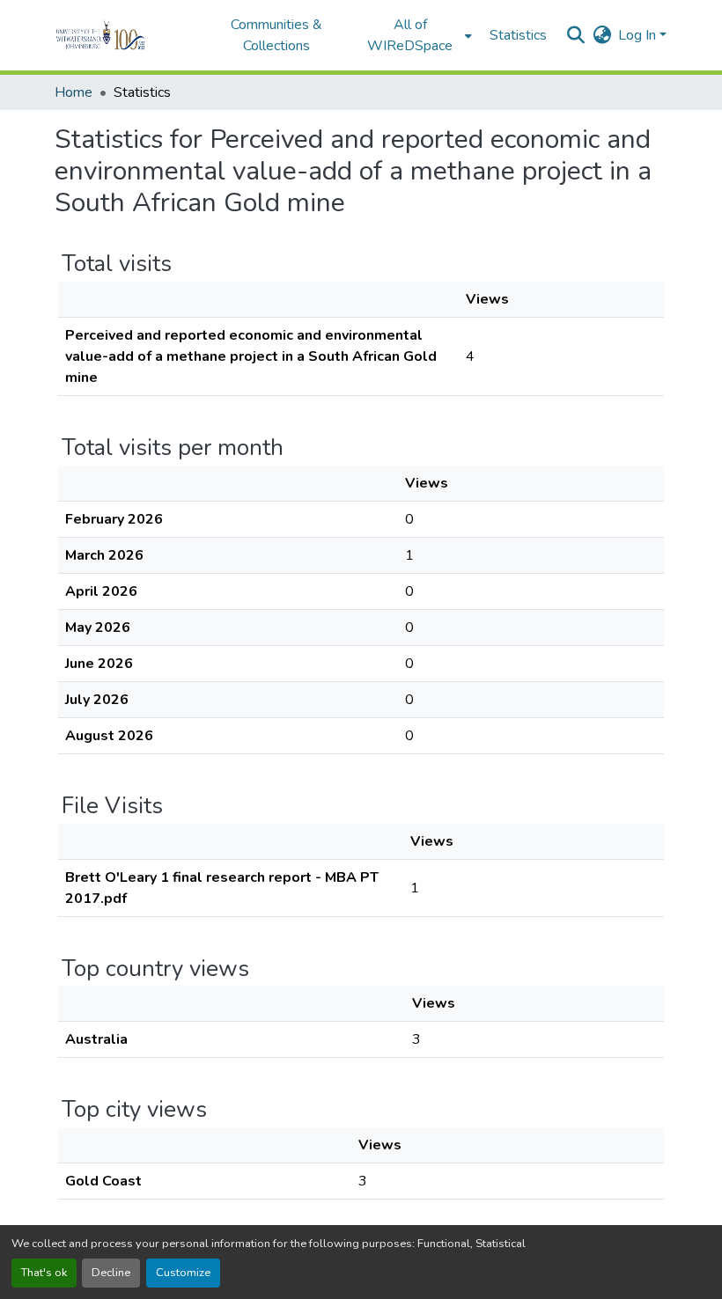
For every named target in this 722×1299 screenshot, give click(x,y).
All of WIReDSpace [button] (410, 35)
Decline (111, 1273)
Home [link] (73, 92)
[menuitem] (415, 35)
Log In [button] (638, 35)
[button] (125, 35)
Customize (183, 1273)
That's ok (44, 1273)
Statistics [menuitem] (518, 35)
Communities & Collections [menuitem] (276, 35)
